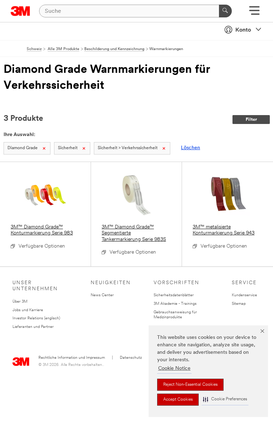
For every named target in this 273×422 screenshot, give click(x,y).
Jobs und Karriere (27, 310)
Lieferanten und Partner (33, 327)
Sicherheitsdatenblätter (174, 295)
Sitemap (239, 304)
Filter (251, 119)
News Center (102, 295)
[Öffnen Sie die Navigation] (254, 13)
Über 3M (19, 302)
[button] (225, 399)
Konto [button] (243, 30)
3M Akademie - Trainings (175, 304)
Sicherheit (67, 148)
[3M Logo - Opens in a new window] (20, 11)
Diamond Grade (22, 148)
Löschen (190, 148)
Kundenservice (244, 295)
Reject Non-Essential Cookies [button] (190, 385)
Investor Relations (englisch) (36, 318)
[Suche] (225, 11)
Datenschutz (131, 358)
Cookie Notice (174, 368)
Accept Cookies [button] (178, 399)
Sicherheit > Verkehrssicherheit (127, 148)
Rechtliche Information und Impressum (71, 358)
